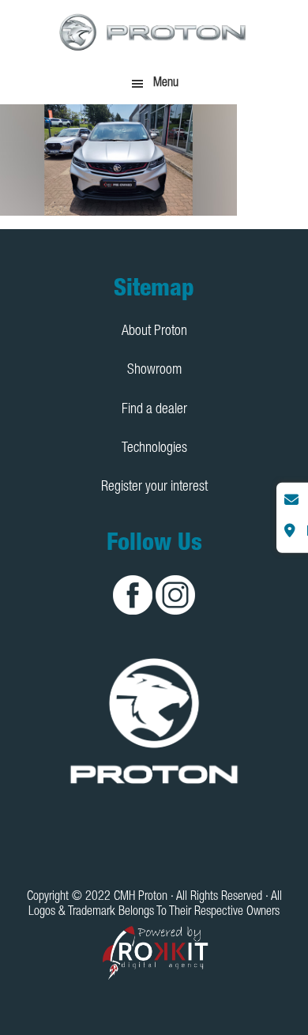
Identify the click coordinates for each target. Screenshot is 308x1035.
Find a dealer (154, 410)
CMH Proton (154, 31)
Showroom (154, 370)
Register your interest (154, 487)
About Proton (154, 332)
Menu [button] (165, 83)
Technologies (154, 449)
